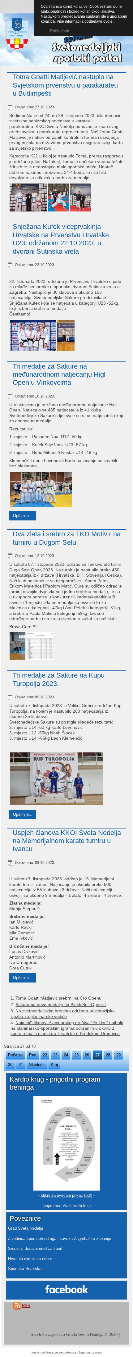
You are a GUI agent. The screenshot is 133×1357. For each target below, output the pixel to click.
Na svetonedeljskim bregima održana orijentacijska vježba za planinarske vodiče (63, 1013)
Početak (15, 1055)
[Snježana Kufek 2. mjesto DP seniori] (32, 336)
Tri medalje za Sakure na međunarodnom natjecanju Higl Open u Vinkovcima (59, 374)
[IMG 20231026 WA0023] (80, 198)
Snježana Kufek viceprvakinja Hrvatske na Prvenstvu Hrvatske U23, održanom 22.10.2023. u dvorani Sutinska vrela (61, 239)
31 (21, 1064)
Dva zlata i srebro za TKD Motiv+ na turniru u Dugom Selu (67, 538)
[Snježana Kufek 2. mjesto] (65, 336)
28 (108, 1055)
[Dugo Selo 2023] (17, 647)
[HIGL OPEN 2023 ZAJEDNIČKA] (40, 490)
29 (118, 1055)
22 (45, 1055)
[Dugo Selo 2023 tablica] (39, 647)
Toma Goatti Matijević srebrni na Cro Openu (58, 998)
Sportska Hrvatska (24, 1268)
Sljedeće (37, 1064)
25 (76, 1055)
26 (87, 1055)
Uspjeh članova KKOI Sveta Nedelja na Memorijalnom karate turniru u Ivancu (67, 841)
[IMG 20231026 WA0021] (27, 198)
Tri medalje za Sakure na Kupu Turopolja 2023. (59, 679)
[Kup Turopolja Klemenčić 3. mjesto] (55, 779)
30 (10, 1064)
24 (66, 1055)
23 (55, 1055)
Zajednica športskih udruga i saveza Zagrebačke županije (59, 1238)
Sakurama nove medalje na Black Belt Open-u (60, 1004)
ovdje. (108, 21)
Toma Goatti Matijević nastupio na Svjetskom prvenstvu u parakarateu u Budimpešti (65, 85)
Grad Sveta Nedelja (25, 1228)
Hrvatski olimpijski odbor (30, 1258)
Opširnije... (22, 515)
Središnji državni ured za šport (35, 1248)
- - (66, 1195)
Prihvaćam (59, 30)
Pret (32, 1055)
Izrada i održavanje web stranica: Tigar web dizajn (66, 1352)
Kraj (54, 1064)
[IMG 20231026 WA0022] (58, 198)
